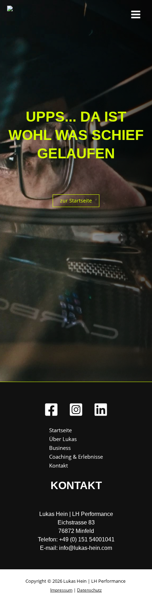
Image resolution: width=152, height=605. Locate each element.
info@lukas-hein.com (85, 548)
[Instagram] (76, 410)
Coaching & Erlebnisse (76, 456)
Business (60, 447)
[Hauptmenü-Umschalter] (136, 14)
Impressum (61, 590)
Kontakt (58, 465)
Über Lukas (63, 438)
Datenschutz (89, 590)
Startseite (60, 430)
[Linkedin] (101, 410)
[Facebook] (51, 410)
